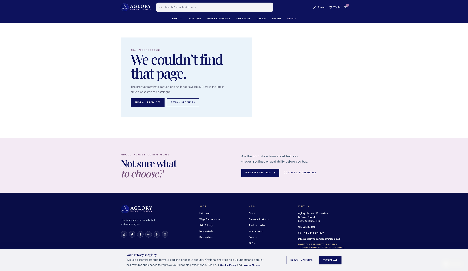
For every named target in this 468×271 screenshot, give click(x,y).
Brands (276, 18)
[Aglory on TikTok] (132, 234)
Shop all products (148, 102)
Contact (253, 213)
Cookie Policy (228, 264)
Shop (175, 18)
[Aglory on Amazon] (157, 234)
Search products (183, 102)
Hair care (195, 18)
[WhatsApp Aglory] (165, 234)
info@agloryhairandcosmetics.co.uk (319, 238)
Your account (256, 231)
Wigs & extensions (218, 18)
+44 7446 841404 (313, 232)
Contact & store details (300, 172)
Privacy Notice (251, 264)
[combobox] (214, 7)
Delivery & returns (259, 219)
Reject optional (301, 260)
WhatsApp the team (258, 172)
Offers (291, 18)
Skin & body (243, 18)
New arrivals (206, 231)
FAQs (252, 243)
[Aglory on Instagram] (124, 234)
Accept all (330, 260)
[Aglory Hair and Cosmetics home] (136, 7)
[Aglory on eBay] (148, 234)
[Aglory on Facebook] (140, 234)
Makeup (261, 18)
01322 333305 (307, 226)
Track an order (257, 225)
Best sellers (206, 237)
